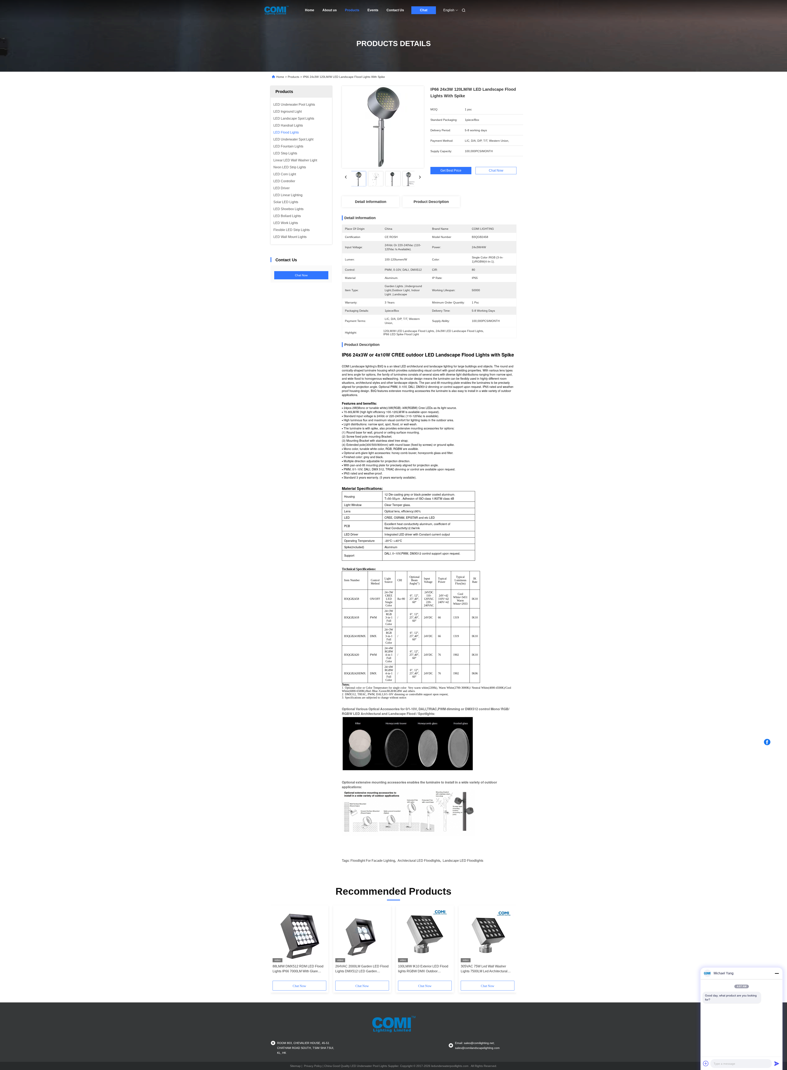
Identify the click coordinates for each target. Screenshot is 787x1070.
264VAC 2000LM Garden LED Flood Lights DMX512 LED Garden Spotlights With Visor (362, 969)
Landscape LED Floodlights (463, 860)
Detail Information (370, 202)
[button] (278, 944)
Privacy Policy (313, 1066)
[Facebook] (767, 742)
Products (352, 10)
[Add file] (706, 1063)
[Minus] (776, 973)
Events (372, 10)
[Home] (276, 10)
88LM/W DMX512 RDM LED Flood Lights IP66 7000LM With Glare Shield (298, 969)
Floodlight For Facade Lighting (372, 860)
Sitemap (295, 1066)
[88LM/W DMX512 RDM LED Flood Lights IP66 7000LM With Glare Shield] (299, 934)
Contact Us (395, 10)
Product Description (431, 202)
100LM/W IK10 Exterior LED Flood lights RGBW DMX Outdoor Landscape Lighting (423, 969)
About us (329, 10)
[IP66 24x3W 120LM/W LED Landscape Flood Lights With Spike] (383, 127)
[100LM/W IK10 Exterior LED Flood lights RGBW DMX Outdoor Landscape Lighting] (425, 934)
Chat (423, 10)
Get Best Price (450, 170)
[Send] (776, 1063)
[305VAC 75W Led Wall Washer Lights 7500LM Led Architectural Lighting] (487, 934)
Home (309, 10)
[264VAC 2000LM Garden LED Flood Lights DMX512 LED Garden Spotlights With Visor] (362, 934)
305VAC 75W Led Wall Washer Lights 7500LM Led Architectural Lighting (484, 969)
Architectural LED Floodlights (419, 860)
